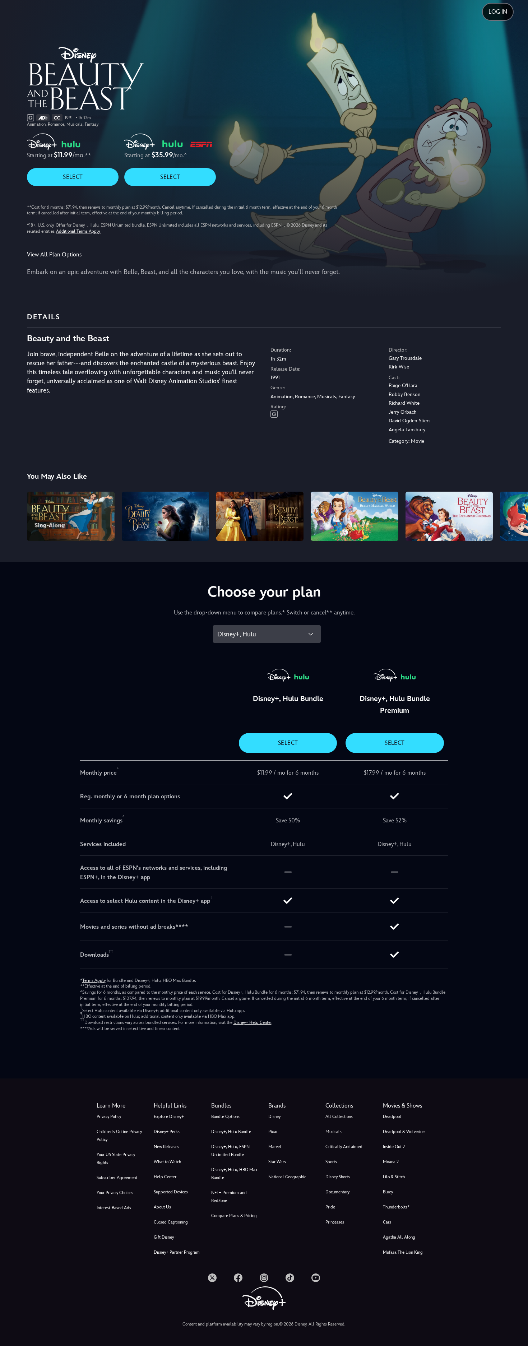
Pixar (273, 1131)
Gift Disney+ (165, 1237)
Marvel (274, 1146)
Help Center (165, 1176)
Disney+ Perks (167, 1131)
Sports (331, 1161)
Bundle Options (225, 1116)
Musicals (333, 1131)
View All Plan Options (54, 254)
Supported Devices (171, 1191)
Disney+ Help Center (252, 1022)
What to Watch (167, 1161)
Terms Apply (94, 980)
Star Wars (277, 1161)
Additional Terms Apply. (78, 231)
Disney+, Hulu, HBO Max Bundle (234, 1173)
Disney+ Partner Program (177, 1252)
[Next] (514, 515)
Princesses (334, 1222)
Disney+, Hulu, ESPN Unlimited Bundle (230, 1150)
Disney (274, 1116)
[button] (178, 1106)
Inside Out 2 (394, 1146)
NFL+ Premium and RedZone (229, 1196)
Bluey (388, 1191)
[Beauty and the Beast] (165, 516)
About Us (162, 1207)
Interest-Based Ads (114, 1207)
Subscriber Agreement (117, 1177)
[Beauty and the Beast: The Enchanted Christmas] (449, 516)
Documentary (337, 1191)
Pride (330, 1207)
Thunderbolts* (396, 1207)
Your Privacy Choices (115, 1192)
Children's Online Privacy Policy (119, 1135)
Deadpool (392, 1116)
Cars (387, 1222)
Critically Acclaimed (343, 1146)
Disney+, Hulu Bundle (231, 1131)
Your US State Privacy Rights (116, 1158)
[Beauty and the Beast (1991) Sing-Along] (70, 516)
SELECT (73, 176)
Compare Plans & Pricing (234, 1215)
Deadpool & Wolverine (404, 1131)
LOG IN (497, 11)
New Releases (166, 1146)
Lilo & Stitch (394, 1176)
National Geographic (287, 1176)
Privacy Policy (109, 1116)
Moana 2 (391, 1161)
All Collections (339, 1116)
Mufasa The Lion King (403, 1252)
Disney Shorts (337, 1176)
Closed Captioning (171, 1222)
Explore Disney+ (169, 1116)
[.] (212, 1277)
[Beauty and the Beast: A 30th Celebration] (260, 516)
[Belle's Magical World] (354, 516)
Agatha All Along (399, 1237)
